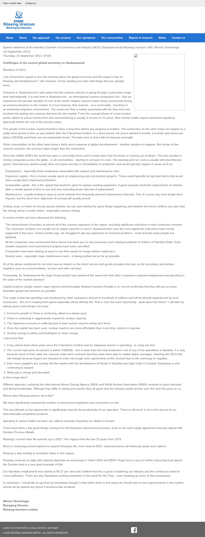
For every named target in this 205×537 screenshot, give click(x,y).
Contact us (30, 3)
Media (162, 37)
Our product (63, 37)
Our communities (112, 37)
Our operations (86, 37)
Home (9, 37)
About (23, 37)
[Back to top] (192, 524)
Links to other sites (12, 3)
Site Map (53, 528)
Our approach (41, 37)
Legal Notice (38, 528)
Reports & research (141, 37)
